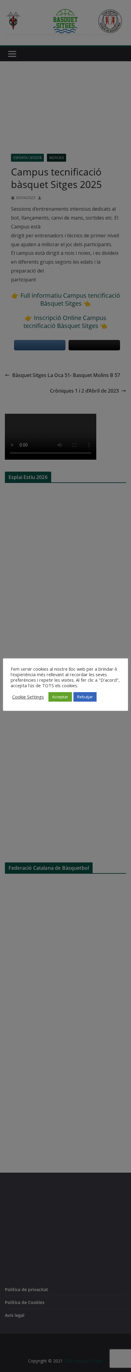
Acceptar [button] (60, 696)
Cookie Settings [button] (28, 696)
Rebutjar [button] (85, 696)
